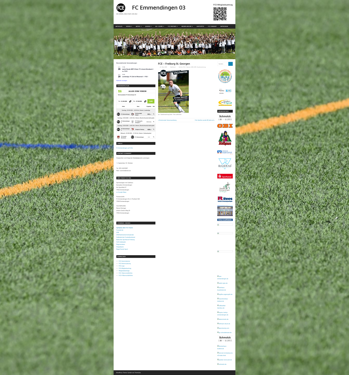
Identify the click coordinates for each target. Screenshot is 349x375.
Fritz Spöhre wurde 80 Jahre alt (204, 120)
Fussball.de (119, 230)
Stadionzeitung (201, 67)
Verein (128, 26)
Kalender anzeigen (121, 80)
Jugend (147, 26)
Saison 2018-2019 (191, 67)
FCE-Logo (122, 266)
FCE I (184, 67)
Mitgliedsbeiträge (124, 271)
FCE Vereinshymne (124, 261)
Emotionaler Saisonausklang (167, 120)
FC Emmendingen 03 (158, 7)
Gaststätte (200, 26)
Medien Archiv (186, 26)
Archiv (180, 67)
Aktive (138, 26)
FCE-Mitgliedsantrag (125, 268)
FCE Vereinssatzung (125, 263)
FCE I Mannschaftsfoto (125, 273)
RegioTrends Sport (122, 249)
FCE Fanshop (212, 26)
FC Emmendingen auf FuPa (124, 148)
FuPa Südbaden (121, 242)
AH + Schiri (159, 26)
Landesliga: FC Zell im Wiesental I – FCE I (135, 76)
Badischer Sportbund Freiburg (125, 239)
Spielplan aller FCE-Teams (124, 228)
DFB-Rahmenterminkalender (125, 235)
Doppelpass (120, 247)
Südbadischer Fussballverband (125, 237)
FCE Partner (172, 26)
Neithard (172, 67)
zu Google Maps (121, 192)
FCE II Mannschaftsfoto (126, 275)
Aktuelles (119, 26)
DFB (117, 232)
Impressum (224, 26)
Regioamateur (120, 244)
